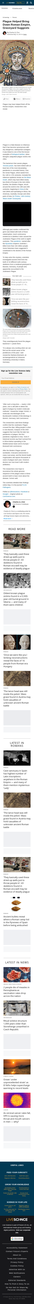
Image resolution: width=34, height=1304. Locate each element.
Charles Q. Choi (14, 32)
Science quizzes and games (10, 1206)
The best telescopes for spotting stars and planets (10, 1211)
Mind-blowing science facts (24, 1210)
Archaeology (6, 17)
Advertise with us (17, 1269)
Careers (17, 1277)
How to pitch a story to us (17, 1284)
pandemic (17, 241)
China (21, 189)
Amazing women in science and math (24, 1188)
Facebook (24, 492)
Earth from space (23, 1176)
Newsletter (27, 99)
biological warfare (18, 154)
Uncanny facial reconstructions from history (24, 1194)
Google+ (6, 494)
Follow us (18, 99)
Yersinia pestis (8, 166)
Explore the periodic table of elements (10, 1193)
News (25, 34)
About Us (17, 1255)
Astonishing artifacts (24, 1178)
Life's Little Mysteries (10, 1176)
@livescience (15, 492)
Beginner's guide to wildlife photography (24, 1206)
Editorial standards (17, 1280)
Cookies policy (17, 1266)
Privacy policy (17, 1262)
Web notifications (17, 1273)
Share (7, 99)
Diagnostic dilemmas (10, 1178)
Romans (15, 17)
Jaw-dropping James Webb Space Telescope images (10, 1189)
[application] (17, 212)
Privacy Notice (23, 389)
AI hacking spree (17, 8)
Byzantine (9, 243)
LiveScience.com (9, 496)
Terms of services (22, 387)
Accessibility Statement (17, 1248)
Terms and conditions (17, 1259)
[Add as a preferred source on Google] (17, 1239)
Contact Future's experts (17, 1251)
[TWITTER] (14, 506)
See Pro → (20, 2)
